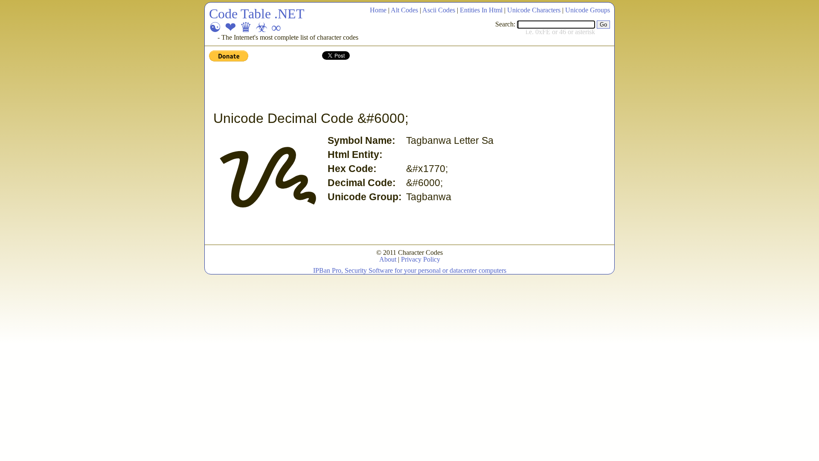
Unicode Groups (587, 10)
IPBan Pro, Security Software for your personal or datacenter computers (409, 270)
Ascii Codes (438, 10)
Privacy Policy (420, 259)
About (387, 259)
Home (378, 10)
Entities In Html (481, 10)
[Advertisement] (364, 86)
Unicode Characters (534, 10)
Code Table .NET (257, 13)
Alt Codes (404, 10)
